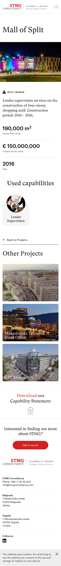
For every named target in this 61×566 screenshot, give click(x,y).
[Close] (56, 554)
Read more (16, 199)
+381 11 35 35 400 (21, 481)
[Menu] (56, 7)
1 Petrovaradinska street (16, 518)
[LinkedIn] (4, 541)
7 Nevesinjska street (14, 498)
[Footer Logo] (28, 462)
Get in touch (30, 445)
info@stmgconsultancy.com (18, 484)
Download (27, 395)
